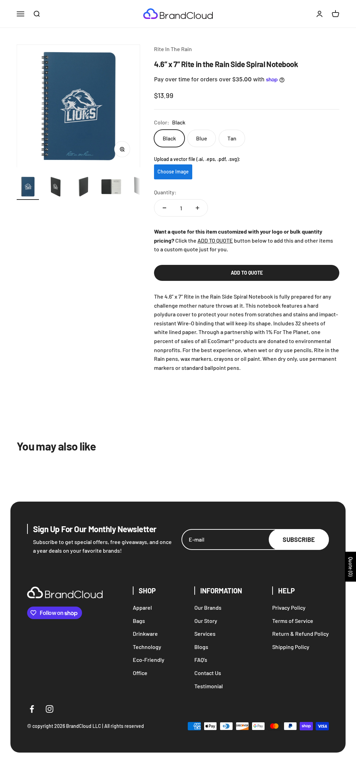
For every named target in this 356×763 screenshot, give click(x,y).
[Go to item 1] (28, 188)
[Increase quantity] (197, 208)
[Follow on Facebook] (32, 709)
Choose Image (173, 171)
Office (140, 672)
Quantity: (165, 192)
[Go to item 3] (83, 188)
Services (205, 633)
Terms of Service (292, 620)
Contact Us (207, 672)
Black (169, 138)
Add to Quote (247, 273)
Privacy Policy (289, 607)
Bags (139, 620)
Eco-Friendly (148, 659)
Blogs (201, 646)
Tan (231, 138)
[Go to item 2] (55, 188)
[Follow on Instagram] (49, 709)
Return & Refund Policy (300, 633)
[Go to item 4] (111, 188)
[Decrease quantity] (164, 208)
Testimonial (208, 686)
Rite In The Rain (173, 49)
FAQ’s (200, 659)
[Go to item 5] (139, 188)
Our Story (205, 620)
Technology (147, 646)
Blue (201, 138)
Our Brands (207, 607)
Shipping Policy (290, 646)
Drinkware (145, 633)
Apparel (142, 607)
